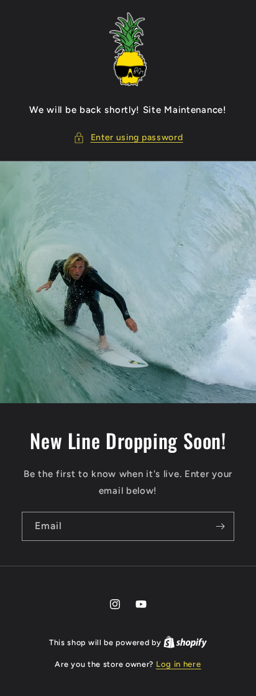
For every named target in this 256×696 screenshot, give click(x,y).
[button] (128, 137)
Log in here (178, 664)
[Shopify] (185, 642)
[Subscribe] (220, 526)
